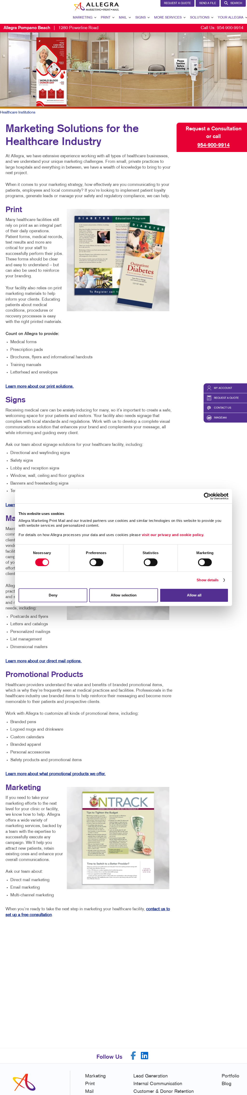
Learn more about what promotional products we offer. (56, 774)
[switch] (96, 562)
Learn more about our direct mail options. (44, 661)
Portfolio (230, 1076)
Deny (53, 595)
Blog (226, 1084)
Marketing (82, 17)
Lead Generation (150, 1076)
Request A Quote (177, 3)
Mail (123, 17)
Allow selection (124, 595)
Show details (208, 580)
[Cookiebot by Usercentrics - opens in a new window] (207, 496)
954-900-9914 (230, 28)
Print (105, 17)
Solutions (199, 17)
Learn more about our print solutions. (40, 387)
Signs (140, 17)
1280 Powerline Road (51, 28)
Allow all (194, 595)
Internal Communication (157, 1084)
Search (236, 3)
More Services (168, 17)
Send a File (207, 3)
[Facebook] (133, 1056)
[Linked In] (144, 1056)
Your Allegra (230, 17)
